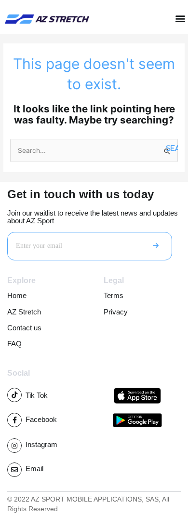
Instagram (41, 444)
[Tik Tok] (14, 395)
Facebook (41, 419)
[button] (180, 19)
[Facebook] (14, 420)
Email (34, 468)
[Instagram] (14, 445)
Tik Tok (37, 395)
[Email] (14, 469)
